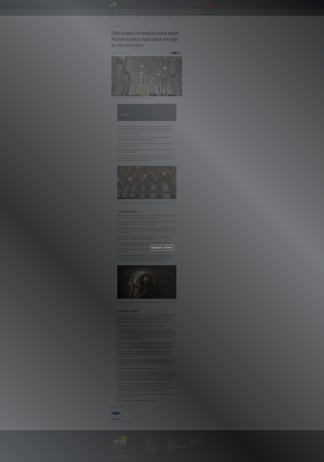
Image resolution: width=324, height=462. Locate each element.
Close (194, 207)
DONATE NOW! (162, 247)
